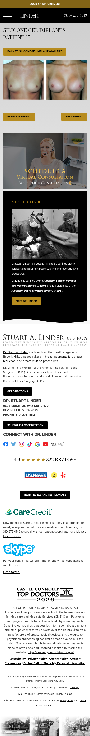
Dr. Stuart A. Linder (15, 352)
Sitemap (74, 687)
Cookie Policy (58, 659)
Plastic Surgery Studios (59, 694)
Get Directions (17, 391)
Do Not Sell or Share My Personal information (54, 663)
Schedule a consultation (25, 425)
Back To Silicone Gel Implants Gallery (34, 51)
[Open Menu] (7, 15)
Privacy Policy (37, 659)
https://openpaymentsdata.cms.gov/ (51, 652)
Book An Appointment (45, 4)
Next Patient (74, 116)
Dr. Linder (29, 16)
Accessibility (17, 659)
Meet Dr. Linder (26, 301)
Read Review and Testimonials (45, 495)
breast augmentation (58, 356)
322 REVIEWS (45, 459)
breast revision (32, 361)
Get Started (11, 572)
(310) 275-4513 (75, 15)
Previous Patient (19, 116)
